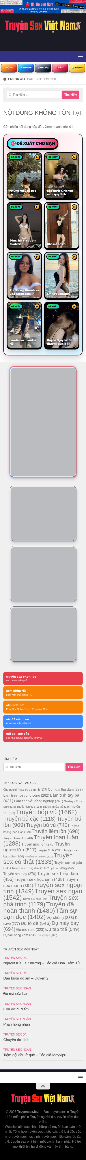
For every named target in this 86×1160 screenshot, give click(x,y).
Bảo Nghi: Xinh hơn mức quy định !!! (60, 192)
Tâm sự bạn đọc (40, 913)
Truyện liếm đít (18, 838)
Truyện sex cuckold (39, 856)
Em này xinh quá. (58, 294)
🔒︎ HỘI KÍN (8, 68)
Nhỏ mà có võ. (56, 244)
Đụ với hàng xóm (20, 935)
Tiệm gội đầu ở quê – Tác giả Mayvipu (34, 1055)
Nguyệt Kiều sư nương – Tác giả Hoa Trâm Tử (41, 963)
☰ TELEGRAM (26, 68)
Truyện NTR (50, 850)
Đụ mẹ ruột (30, 929)
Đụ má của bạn (15, 994)
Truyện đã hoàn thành (38, 907)
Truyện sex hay (19, 874)
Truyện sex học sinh (39, 879)
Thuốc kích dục (29, 806)
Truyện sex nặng (35, 899)
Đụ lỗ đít (36, 923)
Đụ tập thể (62, 929)
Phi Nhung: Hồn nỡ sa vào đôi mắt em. (24, 292)
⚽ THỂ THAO (77, 68)
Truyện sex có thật (38, 858)
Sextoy (73, 801)
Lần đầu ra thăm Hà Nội (23, 341)
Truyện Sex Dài (15, 957)
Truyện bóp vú (46, 812)
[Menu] (80, 56)
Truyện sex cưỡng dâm (29, 868)
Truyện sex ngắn (42, 894)
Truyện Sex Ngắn (17, 988)
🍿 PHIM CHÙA (43, 68)
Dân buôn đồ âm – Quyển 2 (25, 978)
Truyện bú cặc (29, 818)
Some (9, 806)
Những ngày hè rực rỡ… (23, 192)
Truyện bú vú (47, 825)
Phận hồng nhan (16, 1024)
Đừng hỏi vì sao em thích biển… (23, 242)
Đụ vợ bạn (47, 935)
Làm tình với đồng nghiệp (38, 801)
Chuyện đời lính (16, 1040)
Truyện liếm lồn (56, 831)
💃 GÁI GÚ (60, 68)
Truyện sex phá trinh (40, 901)
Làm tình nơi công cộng (26, 795)
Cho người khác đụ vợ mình (25, 789)
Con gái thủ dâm (65, 789)
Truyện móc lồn (37, 844)
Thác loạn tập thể (57, 806)
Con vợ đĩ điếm (16, 1009)
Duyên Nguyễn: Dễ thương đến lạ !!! (59, 341)
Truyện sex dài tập (60, 868)
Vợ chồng (60, 917)
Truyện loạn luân (40, 840)
